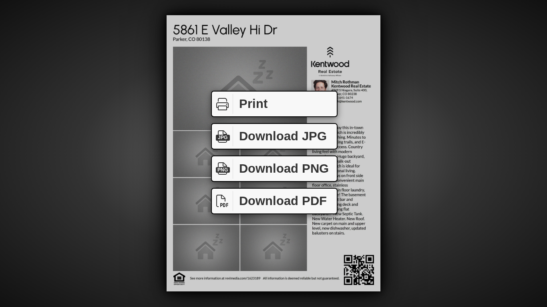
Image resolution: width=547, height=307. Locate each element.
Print (253, 104)
